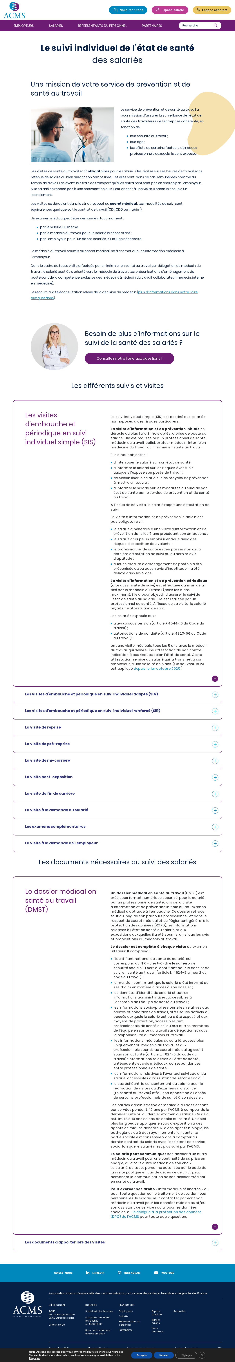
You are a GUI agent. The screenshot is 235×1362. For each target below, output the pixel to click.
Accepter (142, 1355)
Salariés (56, 25)
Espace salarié (156, 1321)
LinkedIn (98, 1273)
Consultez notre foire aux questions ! (129, 358)
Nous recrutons (158, 1330)
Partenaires (152, 25)
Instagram (132, 1273)
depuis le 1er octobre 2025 (157, 668)
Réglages (34, 1358)
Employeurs (24, 25)
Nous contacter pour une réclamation (97, 1332)
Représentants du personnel (102, 25)
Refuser (163, 1355)
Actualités (180, 1311)
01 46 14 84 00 (57, 1324)
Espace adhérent (157, 1313)
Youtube (167, 1273)
